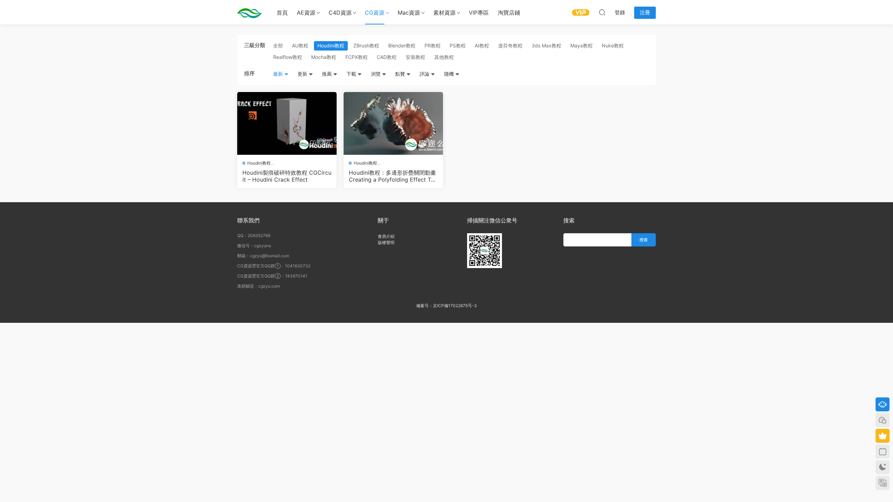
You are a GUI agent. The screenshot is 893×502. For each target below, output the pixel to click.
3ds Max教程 (546, 45)
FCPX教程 (356, 57)
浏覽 (376, 74)
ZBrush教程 (366, 45)
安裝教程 (415, 57)
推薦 (327, 74)
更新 (303, 74)
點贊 (400, 74)
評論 (425, 74)
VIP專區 (479, 12)
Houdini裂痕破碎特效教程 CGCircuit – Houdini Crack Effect (286, 176)
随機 (449, 74)
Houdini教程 (330, 45)
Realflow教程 (287, 57)
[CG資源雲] (249, 12)
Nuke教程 (613, 45)
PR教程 (433, 45)
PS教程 (458, 45)
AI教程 (482, 45)
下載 (352, 74)
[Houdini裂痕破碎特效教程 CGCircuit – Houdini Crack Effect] (287, 123)
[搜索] (602, 12)
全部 (278, 45)
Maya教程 (581, 45)
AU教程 (300, 45)
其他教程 (444, 57)
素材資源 (444, 12)
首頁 (282, 12)
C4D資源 (340, 12)
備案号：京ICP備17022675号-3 (446, 305)
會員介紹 (386, 236)
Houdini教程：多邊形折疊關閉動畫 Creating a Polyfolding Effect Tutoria (392, 176)
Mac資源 (409, 12)
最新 (278, 74)
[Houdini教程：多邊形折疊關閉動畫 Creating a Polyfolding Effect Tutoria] (393, 123)
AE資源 (306, 12)
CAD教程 (387, 57)
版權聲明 (386, 242)
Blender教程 (401, 45)
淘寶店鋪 (509, 12)
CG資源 (374, 12)
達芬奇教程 (510, 45)
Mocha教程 (323, 57)
